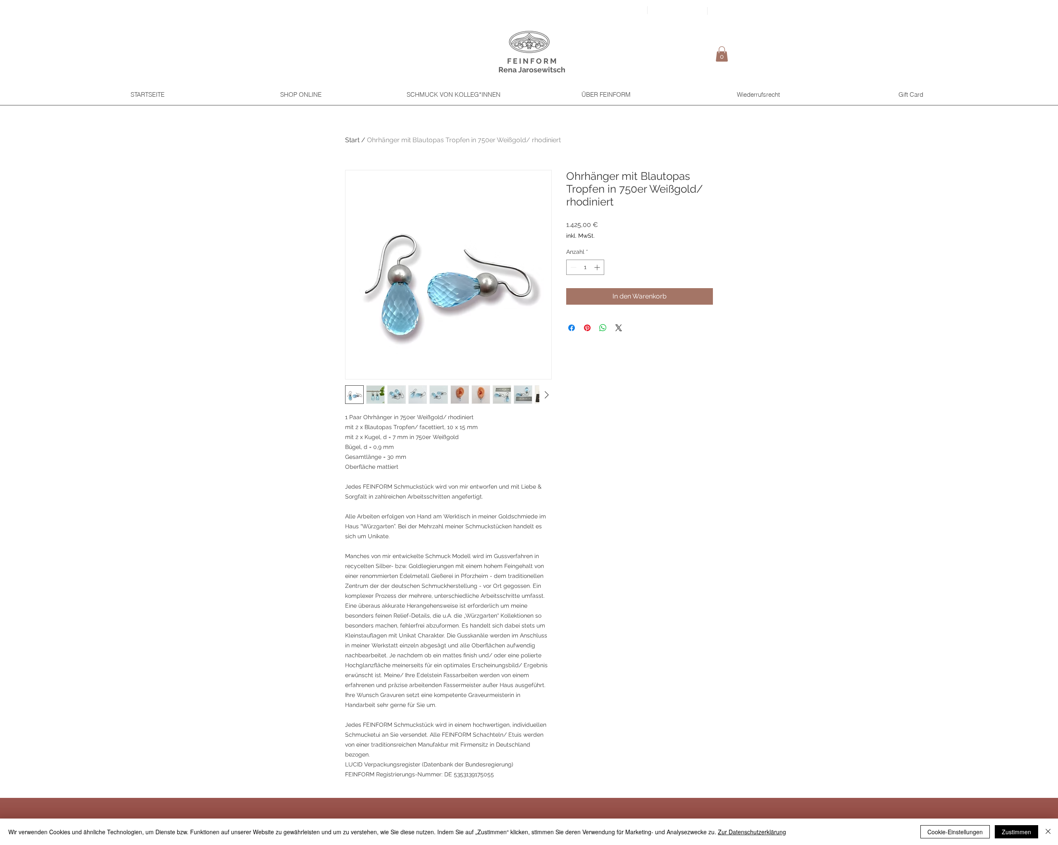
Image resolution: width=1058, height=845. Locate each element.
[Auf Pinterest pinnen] (587, 328)
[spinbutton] (585, 267)
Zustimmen (1016, 832)
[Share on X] (619, 328)
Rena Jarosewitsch (531, 69)
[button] (721, 54)
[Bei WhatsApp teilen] (603, 328)
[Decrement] (572, 267)
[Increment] (598, 267)
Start (352, 140)
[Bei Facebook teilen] (572, 328)
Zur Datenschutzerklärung (752, 832)
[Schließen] (1048, 831)
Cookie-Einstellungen (955, 832)
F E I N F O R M (532, 61)
